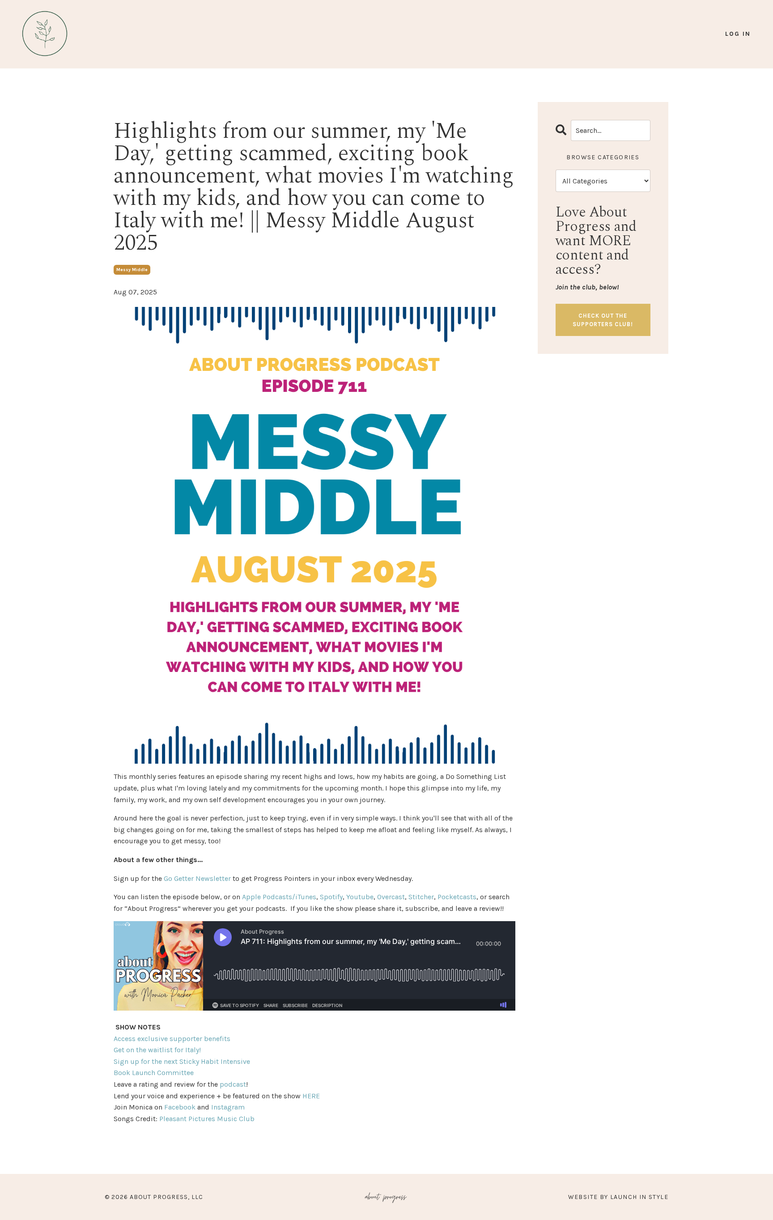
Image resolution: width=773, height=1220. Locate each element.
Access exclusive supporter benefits (172, 1038)
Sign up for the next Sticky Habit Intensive (182, 1061)
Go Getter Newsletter (197, 878)
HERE (311, 1096)
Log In (738, 34)
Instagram (228, 1107)
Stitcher (421, 897)
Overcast (391, 897)
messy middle (132, 269)
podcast (233, 1084)
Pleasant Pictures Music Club (207, 1118)
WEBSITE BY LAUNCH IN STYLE (618, 1197)
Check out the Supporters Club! (603, 319)
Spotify (331, 897)
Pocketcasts (456, 897)
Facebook (179, 1107)
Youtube (360, 897)
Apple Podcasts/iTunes (279, 897)
